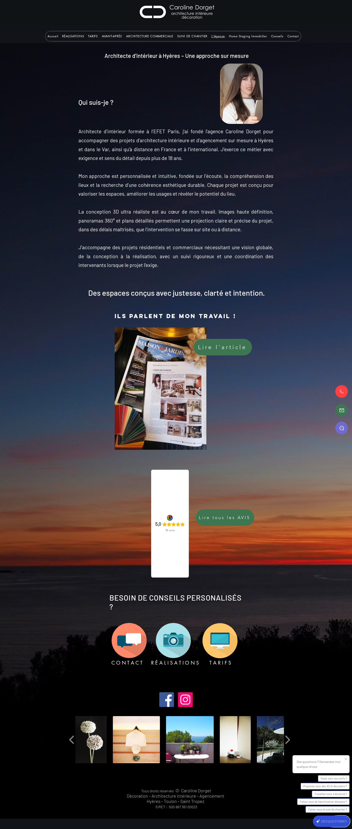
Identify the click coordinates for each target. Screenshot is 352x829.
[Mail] (341, 410)
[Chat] (341, 428)
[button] (112, 36)
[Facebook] (166, 699)
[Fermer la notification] (346, 759)
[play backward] (71, 739)
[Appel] (341, 391)
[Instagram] (185, 699)
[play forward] (287, 739)
